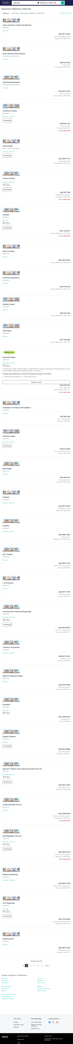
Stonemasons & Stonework (11, 56)
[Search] (62, 3)
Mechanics (40, 980)
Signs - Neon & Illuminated (11, 148)
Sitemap (16, 1027)
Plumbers (4, 978)
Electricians (5, 980)
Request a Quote (36, 382)
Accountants (5, 988)
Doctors (4, 990)
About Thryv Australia (23, 1036)
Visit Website (7, 120)
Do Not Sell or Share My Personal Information (53, 1039)
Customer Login (19, 1024)
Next (47, 965)
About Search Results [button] (65, 13)
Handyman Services (8, 998)
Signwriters (6, 113)
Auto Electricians (7, 986)
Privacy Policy (48, 1036)
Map (6, 13)
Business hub (35, 1028)
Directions (5, 116)
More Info (5, 31)
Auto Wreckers (41, 990)
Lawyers (39, 978)
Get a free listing (36, 1022)
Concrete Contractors (44, 988)
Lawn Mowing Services (9, 994)
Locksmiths (5, 982)
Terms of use (20, 1039)
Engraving (6, 27)
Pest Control (41, 982)
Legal (18, 1043)
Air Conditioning (6, 996)
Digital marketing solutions (36, 1025)
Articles (16, 1022)
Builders (39, 986)
